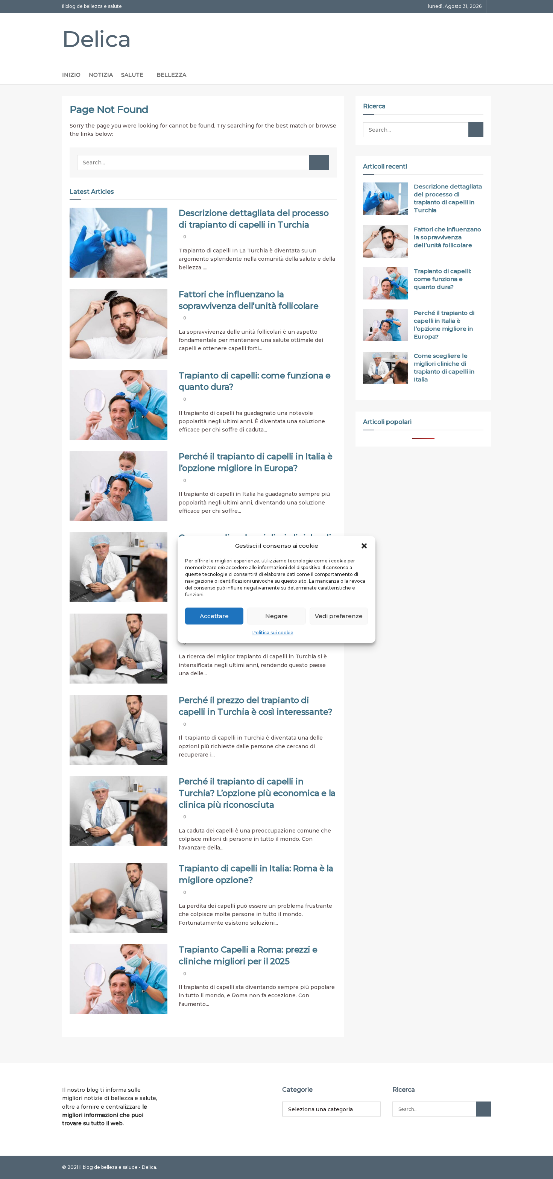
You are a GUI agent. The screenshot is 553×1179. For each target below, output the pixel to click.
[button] (364, 546)
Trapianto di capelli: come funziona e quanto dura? (442, 278)
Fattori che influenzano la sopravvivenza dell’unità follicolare (447, 237)
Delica (96, 39)
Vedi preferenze (339, 616)
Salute (132, 74)
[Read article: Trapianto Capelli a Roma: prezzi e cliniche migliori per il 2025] (118, 979)
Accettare (214, 616)
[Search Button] (319, 162)
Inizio (71, 74)
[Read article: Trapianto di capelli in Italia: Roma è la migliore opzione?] (118, 898)
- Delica (147, 1167)
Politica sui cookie (272, 633)
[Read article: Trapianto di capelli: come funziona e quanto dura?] (118, 405)
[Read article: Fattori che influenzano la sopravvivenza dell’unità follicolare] (118, 324)
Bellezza (171, 74)
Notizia (101, 74)
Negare (276, 616)
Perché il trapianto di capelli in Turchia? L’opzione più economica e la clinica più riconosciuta (257, 793)
